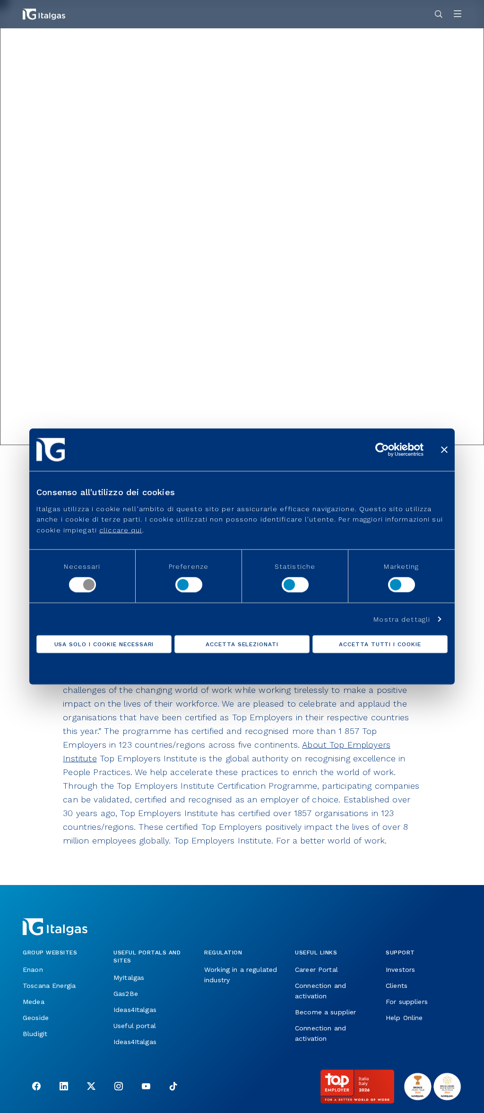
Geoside (36, 1017)
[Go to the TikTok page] (173, 1087)
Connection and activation (320, 991)
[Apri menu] (457, 14)
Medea (33, 1001)
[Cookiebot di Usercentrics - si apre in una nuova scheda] (382, 450)
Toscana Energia (49, 985)
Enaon (33, 969)
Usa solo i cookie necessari (104, 644)
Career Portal (316, 969)
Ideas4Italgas (134, 1009)
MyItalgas (128, 977)
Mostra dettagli (401, 619)
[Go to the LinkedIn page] (64, 1087)
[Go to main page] (44, 14)
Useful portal (134, 1025)
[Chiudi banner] (444, 450)
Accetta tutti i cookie (380, 644)
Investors (400, 969)
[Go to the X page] (91, 1087)
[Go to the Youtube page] (146, 1087)
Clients (396, 985)
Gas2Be (125, 993)
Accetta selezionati (242, 644)
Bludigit (35, 1033)
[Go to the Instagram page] (118, 1087)
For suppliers (407, 1001)
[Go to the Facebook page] (36, 1087)
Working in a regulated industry (240, 975)
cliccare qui (120, 529)
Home (34, 46)
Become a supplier (325, 1012)
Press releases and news (99, 46)
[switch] (188, 584)
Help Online (404, 1017)
